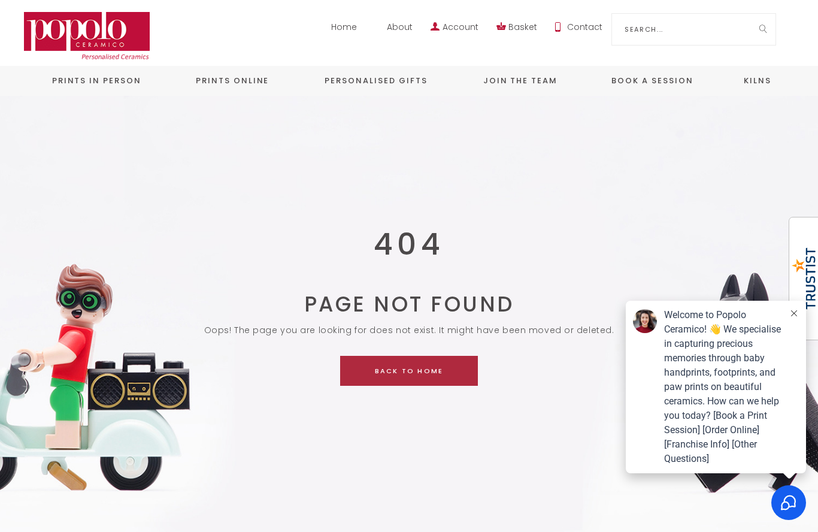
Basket (522, 27)
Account (460, 27)
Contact (584, 27)
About (400, 27)
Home (344, 27)
